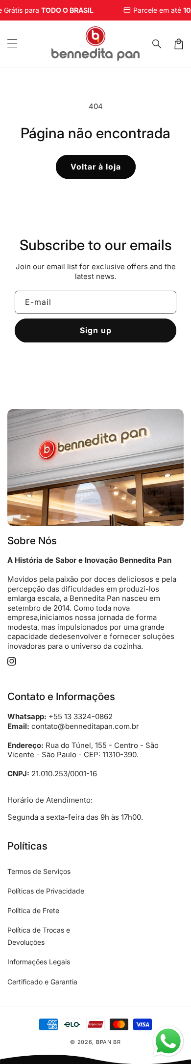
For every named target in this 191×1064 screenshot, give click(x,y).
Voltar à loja (96, 166)
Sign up (96, 330)
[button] (12, 44)
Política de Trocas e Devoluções (38, 936)
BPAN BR (108, 1042)
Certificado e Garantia (42, 982)
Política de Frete (33, 910)
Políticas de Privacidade (45, 891)
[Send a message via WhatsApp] (168, 1041)
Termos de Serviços (39, 871)
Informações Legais (38, 962)
